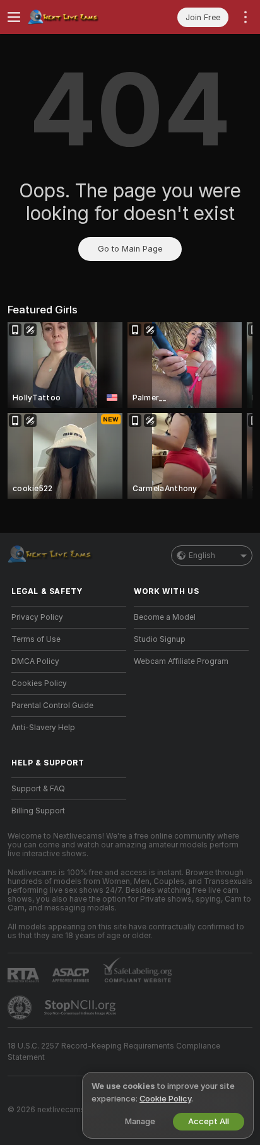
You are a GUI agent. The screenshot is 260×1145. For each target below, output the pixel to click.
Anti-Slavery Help (43, 727)
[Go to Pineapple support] (21, 1008)
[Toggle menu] (14, 17)
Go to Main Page (130, 248)
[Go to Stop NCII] (81, 1007)
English (202, 555)
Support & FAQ (38, 788)
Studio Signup (160, 639)
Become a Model (165, 617)
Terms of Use (36, 639)
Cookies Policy (39, 683)
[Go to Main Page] (79, 17)
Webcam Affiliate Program (181, 661)
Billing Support (38, 810)
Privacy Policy (37, 617)
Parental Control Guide (52, 705)
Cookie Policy (165, 1098)
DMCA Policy (35, 661)
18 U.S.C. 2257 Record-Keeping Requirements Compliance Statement (114, 1052)
